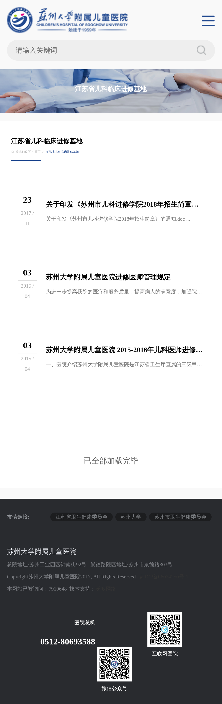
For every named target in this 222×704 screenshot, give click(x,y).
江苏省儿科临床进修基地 (62, 152)
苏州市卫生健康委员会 (180, 517)
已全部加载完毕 (111, 461)
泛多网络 (105, 589)
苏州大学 (131, 517)
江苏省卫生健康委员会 (82, 517)
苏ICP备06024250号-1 (164, 576)
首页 (37, 152)
